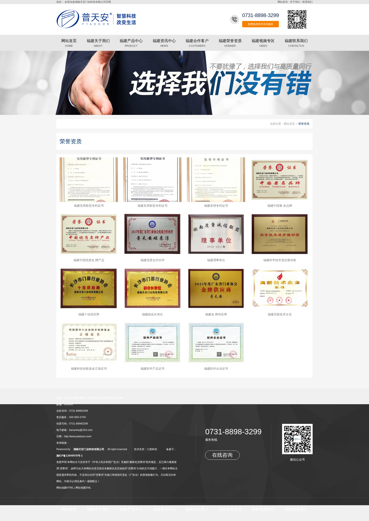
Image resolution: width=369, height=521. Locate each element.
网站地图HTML (65, 487)
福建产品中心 (131, 509)
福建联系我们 (296, 509)
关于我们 (295, 1)
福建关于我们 (98, 509)
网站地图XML (83, 487)
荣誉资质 (303, 123)
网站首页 (283, 1)
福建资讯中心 (164, 509)
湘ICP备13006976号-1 (69, 455)
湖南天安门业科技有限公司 (88, 449)
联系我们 (307, 1)
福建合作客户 (197, 509)
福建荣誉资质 (230, 509)
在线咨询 (222, 455)
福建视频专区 (263, 509)
